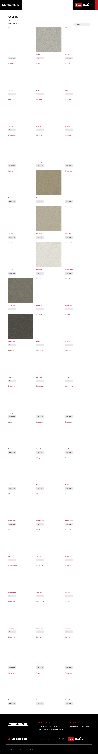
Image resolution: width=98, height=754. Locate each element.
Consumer (82, 726)
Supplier (88, 726)
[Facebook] (59, 739)
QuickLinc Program (43, 726)
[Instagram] (63, 739)
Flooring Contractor (73, 726)
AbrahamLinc (11, 5)
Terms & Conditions (58, 729)
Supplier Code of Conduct (45, 729)
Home (31, 5)
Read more (12, 58)
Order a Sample (53, 726)
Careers (41, 733)
